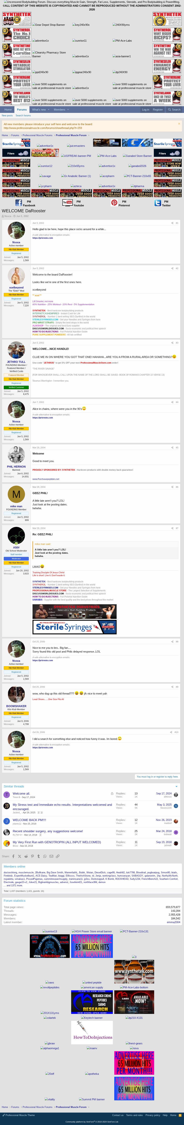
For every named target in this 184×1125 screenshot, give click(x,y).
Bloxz (15, 846)
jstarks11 (17, 824)
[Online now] (16, 544)
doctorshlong (10, 872)
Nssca (7, 216)
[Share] (172, 223)
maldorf (168, 823)
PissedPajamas (34, 879)
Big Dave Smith (55, 872)
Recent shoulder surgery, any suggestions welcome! (48, 831)
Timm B (16, 797)
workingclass (109, 875)
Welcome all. (21, 793)
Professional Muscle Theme (20, 1115)
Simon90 (165, 872)
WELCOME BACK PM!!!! (29, 820)
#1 (177, 223)
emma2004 (173, 922)
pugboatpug (153, 872)
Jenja (98, 875)
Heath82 (120, 872)
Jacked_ (17, 812)
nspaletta (8, 879)
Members (59, 109)
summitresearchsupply (56, 879)
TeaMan (53, 875)
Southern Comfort (168, 879)
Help (165, 1115)
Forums (22, 109)
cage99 (111, 872)
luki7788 (130, 872)
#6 (177, 487)
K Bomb (109, 879)
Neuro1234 (166, 808)
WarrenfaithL (71, 872)
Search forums (23, 115)
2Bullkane (40, 872)
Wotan (89, 872)
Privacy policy (153, 1115)
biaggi (61, 875)
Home (8, 109)
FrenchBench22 (150, 879)
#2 (177, 268)
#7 (177, 528)
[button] (48, 109)
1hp (158, 875)
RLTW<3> (17, 835)
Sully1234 (135, 879)
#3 (177, 343)
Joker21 (33, 882)
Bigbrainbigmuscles (48, 882)
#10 (176, 732)
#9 (177, 687)
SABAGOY (137, 875)
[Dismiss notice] (178, 124)
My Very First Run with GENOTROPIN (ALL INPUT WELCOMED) (57, 842)
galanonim (150, 875)
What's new (39, 109)
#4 (177, 402)
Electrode (9, 882)
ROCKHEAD (121, 879)
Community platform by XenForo (92, 1122)
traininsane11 (76, 879)
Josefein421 (76, 882)
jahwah (168, 845)
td (93, 875)
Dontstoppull (97, 879)
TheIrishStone (83, 875)
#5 (177, 447)
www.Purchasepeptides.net (46, 479)
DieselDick (100, 872)
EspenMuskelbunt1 (24, 875)
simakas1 (20, 879)
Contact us (118, 1115)
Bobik (82, 872)
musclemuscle (26, 872)
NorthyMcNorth (170, 875)
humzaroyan (123, 875)
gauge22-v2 (21, 882)
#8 (177, 641)
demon (101, 882)
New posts (7, 115)
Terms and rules (134, 1115)
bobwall (168, 834)
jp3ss (87, 879)
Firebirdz (8, 875)
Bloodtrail (141, 872)
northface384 (90, 882)
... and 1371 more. (13, 885)
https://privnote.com (43, 238)
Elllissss (70, 875)
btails (174, 872)
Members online (14, 866)
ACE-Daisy (41, 875)
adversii (64, 882)
